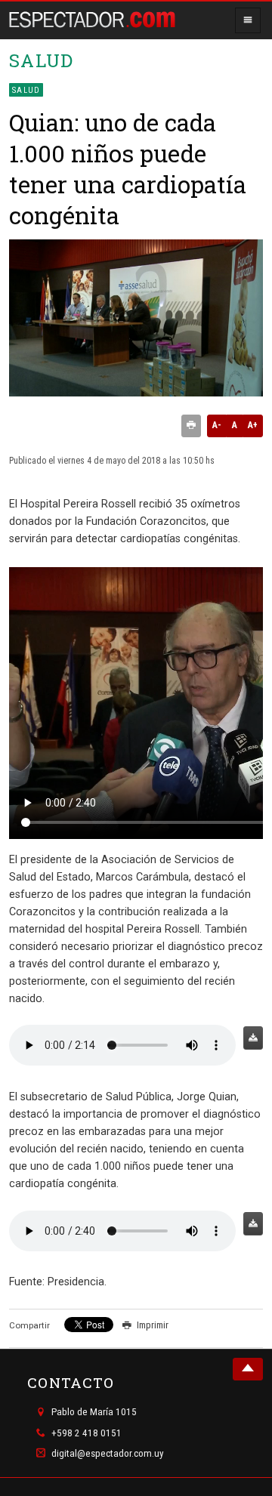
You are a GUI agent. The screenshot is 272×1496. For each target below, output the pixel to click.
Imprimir (152, 1325)
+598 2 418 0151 (86, 1433)
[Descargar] (253, 1038)
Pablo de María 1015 (94, 1412)
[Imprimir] (191, 426)
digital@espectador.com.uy (107, 1453)
